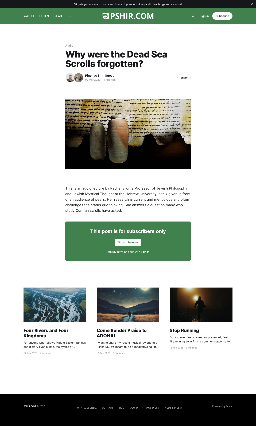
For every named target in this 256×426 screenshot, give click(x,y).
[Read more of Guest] (78, 78)
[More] (69, 16)
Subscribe (222, 16)
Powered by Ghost (222, 406)
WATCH (29, 16)
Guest (109, 75)
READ (58, 16)
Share (184, 77)
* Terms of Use (150, 407)
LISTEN (44, 16)
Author (134, 407)
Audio (69, 45)
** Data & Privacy (173, 407)
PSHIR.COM (30, 406)
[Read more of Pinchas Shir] (70, 78)
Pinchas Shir (94, 75)
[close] (252, 4)
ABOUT (122, 407)
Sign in (204, 16)
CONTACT (107, 407)
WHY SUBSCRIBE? (87, 407)
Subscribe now (128, 242)
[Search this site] (193, 16)
